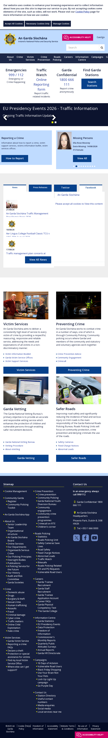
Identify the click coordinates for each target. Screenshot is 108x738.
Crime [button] (20, 56)
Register (12, 501)
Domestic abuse (16, 592)
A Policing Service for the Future (19, 568)
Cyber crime (14, 618)
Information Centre (45, 617)
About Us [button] (10, 58)
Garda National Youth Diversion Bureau (49, 502)
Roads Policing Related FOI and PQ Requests (49, 567)
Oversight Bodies (17, 559)
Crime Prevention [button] (44, 58)
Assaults (12, 608)
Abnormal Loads (66, 449)
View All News (38, 259)
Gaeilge (101, 37)
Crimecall (62, 361)
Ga (5, 409)
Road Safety (44, 549)
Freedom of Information (44, 632)
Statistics (42, 536)
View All (82, 158)
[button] (52, 122)
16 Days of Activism (48, 663)
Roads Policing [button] (57, 58)
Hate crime (13, 630)
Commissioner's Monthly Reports (47, 639)
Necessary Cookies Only (38, 23)
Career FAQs (44, 601)
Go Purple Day (45, 685)
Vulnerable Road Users (50, 572)
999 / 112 (16, 74)
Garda (20, 442)
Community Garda (14, 498)
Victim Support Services (16, 361)
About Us (10, 521)
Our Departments (17, 546)
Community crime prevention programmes (47, 517)
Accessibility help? (80, 37)
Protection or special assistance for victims (19, 655)
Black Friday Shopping (49, 669)
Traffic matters (15, 621)
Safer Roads (65, 408)
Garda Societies (16, 582)
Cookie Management (16, 491)
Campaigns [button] (97, 56)
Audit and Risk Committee (15, 577)
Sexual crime (14, 602)
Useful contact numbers (45, 700)
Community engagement (44, 509)
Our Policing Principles (19, 556)
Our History (14, 572)
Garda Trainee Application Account (48, 596)
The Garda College (47, 611)
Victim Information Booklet (18, 353)
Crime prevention (47, 494)
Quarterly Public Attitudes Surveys (47, 645)
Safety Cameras (65, 442)
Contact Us (40, 692)
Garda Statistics (46, 621)
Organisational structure (15, 532)
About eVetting (12, 449)
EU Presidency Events (49, 624)
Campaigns (41, 659)
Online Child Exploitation (14, 626)
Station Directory (47, 695)
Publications (14, 563)
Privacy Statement (95, 727)
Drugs (11, 595)
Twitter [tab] (65, 187)
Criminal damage (16, 614)
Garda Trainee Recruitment (45, 583)
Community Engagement (69, 357)
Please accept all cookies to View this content (79, 203)
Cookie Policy (82, 11)
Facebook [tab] (91, 187)
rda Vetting (17, 409)
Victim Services (15, 324)
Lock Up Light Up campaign (47, 681)
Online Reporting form (41, 84)
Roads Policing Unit (48, 539)
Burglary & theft (16, 598)
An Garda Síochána (68, 194)
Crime (8, 589)
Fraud (11, 611)
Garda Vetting (26, 458)
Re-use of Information (82, 727)
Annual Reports (46, 649)
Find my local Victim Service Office (18, 662)
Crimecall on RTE (46, 523)
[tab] (14, 188)
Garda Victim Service (18, 640)
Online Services (16, 543)
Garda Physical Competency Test (47, 606)
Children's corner (47, 526)
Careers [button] (68, 56)
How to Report (15, 158)
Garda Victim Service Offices (19, 357)
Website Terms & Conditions (68, 727)
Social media (44, 708)
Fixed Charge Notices (68, 445)
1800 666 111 (66, 82)
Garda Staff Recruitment (44, 590)
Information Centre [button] (82, 58)
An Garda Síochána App (17, 514)
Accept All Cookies (14, 23)
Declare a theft (15, 650)
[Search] (102, 47)
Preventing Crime (70, 324)
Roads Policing (42, 533)
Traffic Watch (45, 559)
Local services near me (49, 711)
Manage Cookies (61, 23)
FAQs (28, 726)
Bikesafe (42, 562)
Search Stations (92, 83)
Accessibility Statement (52, 727)
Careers (39, 578)
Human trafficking (17, 605)
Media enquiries (46, 705)
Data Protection (46, 627)
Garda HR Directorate (49, 653)
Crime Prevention (44, 491)
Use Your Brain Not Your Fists (48, 674)
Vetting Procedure (14, 445)
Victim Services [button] (30, 58)
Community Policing (48, 497)
